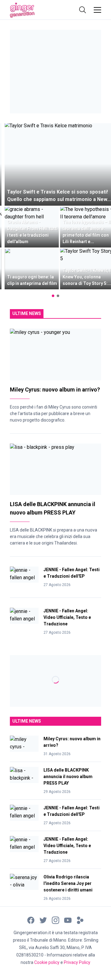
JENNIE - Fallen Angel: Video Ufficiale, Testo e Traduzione (67, 617)
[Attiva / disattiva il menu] (97, 9)
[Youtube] (68, 920)
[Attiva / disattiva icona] (82, 9)
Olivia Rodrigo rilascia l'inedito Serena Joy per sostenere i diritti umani (67, 883)
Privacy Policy (77, 962)
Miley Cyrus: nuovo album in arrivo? (55, 389)
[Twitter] (43, 920)
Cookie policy (47, 962)
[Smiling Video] (80, 920)
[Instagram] (55, 920)
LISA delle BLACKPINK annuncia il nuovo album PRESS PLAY (67, 777)
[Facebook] (31, 920)
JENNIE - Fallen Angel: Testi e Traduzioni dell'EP (71, 573)
